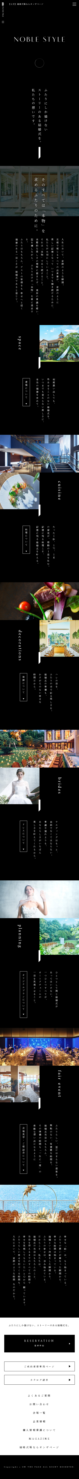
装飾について (23, 685)
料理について (26, 537)
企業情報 (39, 1421)
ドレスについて (23, 834)
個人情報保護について (39, 1430)
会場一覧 (39, 1413)
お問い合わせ (39, 1404)
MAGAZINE (39, 1438)
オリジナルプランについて (23, 992)
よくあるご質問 (39, 1395)
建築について (26, 390)
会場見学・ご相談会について (23, 1147)
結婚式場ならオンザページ (39, 1447)
